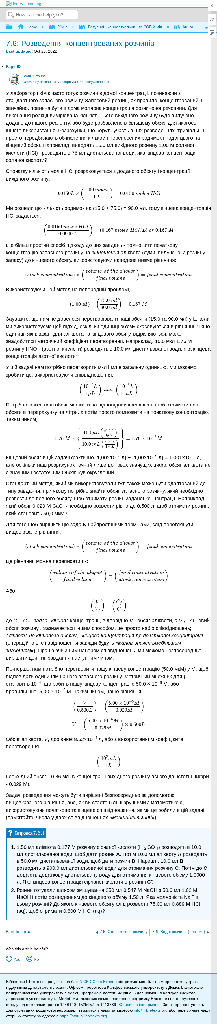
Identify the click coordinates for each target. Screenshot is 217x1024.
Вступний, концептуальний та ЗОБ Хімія (125, 27)
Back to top (16, 932)
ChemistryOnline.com (93, 82)
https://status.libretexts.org (83, 1016)
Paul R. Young (35, 76)
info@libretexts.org (151, 1010)
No (36, 959)
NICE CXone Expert (97, 981)
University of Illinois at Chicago (47, 82)
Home (31, 27)
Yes (17, 959)
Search (11, 15)
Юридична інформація (139, 1004)
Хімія (62, 27)
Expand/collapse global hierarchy (12, 27)
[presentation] (108, 193)
